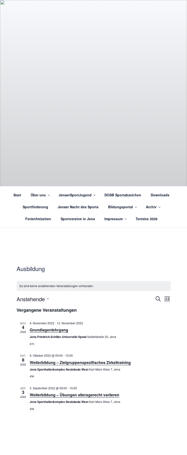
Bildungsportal (120, 206)
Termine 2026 (147, 218)
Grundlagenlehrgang (49, 330)
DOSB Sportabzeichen (122, 194)
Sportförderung (35, 206)
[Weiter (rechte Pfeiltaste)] (178, 227)
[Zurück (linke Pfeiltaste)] (8, 227)
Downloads (160, 194)
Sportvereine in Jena (78, 218)
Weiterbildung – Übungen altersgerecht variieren (74, 395)
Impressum (113, 218)
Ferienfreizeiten (38, 218)
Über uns (38, 194)
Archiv (151, 206)
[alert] (94, 286)
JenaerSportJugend (75, 194)
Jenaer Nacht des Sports (78, 206)
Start (17, 194)
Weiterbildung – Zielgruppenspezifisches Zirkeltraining (80, 362)
